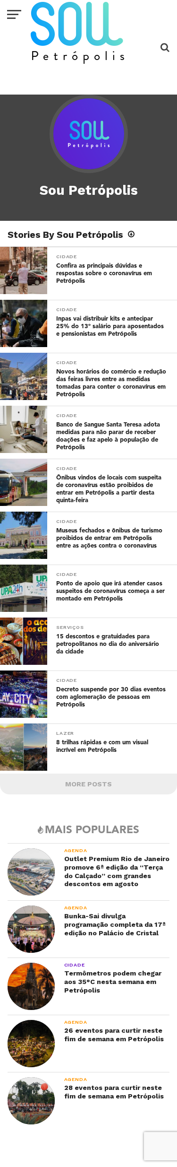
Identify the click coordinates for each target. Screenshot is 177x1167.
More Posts (88, 784)
